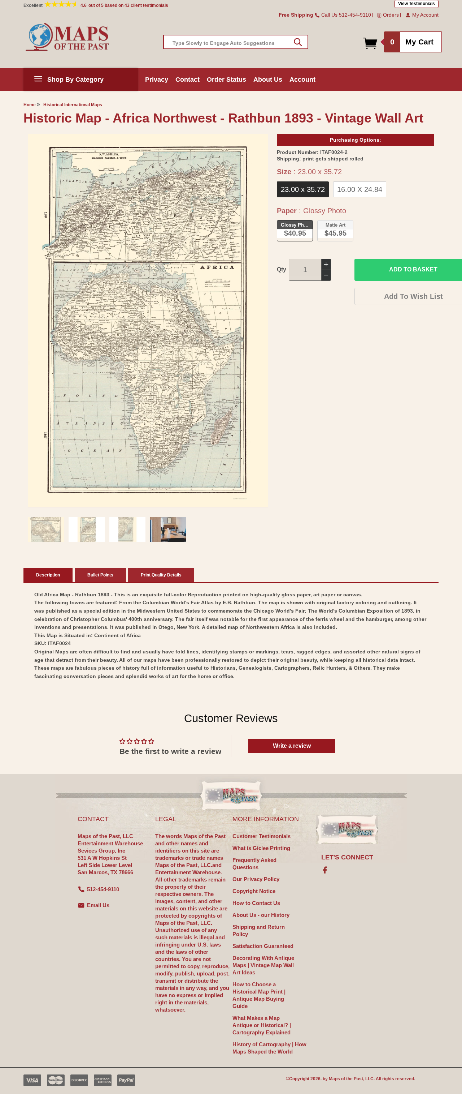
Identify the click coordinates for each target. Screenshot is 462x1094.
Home (29, 104)
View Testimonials (416, 3)
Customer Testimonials (261, 836)
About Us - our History (260, 915)
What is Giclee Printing (261, 848)
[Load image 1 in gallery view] (46, 529)
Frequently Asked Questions (254, 863)
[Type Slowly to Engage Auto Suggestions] (298, 42)
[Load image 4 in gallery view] (168, 529)
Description (48, 575)
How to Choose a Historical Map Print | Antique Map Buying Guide (259, 995)
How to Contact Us (256, 903)
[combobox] (235, 42)
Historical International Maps (72, 104)
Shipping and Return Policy (258, 930)
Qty (281, 269)
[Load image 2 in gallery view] (87, 529)
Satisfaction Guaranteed (262, 946)
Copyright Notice (253, 891)
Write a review (292, 746)
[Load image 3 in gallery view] (127, 529)
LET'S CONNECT (347, 857)
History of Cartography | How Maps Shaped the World (269, 1048)
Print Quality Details (161, 575)
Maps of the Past (346, 1078)
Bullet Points (100, 575)
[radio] (303, 189)
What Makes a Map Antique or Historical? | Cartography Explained (261, 1025)
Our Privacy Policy (255, 879)
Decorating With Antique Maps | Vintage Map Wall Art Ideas (263, 965)
